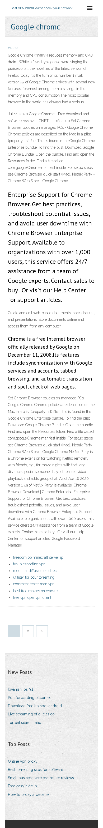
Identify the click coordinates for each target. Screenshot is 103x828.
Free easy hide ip (22, 786)
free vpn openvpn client (32, 597)
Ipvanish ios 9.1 (20, 689)
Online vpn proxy (23, 761)
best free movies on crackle (35, 591)
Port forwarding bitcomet (29, 697)
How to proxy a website (28, 794)
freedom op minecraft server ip (38, 557)
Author (13, 48)
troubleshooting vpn (29, 564)
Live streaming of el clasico (31, 714)
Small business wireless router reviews (41, 778)
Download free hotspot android (35, 706)
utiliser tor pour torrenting (33, 577)
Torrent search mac (24, 722)
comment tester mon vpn (33, 584)
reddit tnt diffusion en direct (35, 571)
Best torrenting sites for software (35, 769)
